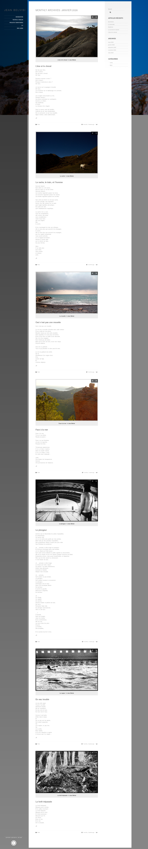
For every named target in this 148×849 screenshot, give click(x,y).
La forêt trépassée (44, 801)
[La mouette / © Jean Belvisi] (67, 293)
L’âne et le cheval (43, 66)
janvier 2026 (111, 44)
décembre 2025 (112, 47)
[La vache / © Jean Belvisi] (67, 153)
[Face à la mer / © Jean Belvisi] (67, 400)
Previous (92, 17)
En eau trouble (42, 699)
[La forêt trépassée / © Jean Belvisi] (67, 772)
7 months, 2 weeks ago (89, 744)
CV (22, 25)
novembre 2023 (112, 50)
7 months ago (91, 264)
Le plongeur (41, 529)
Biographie (19, 17)
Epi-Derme (111, 21)
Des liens (20, 28)
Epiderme (110, 27)
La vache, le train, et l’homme (49, 182)
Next (96, 17)
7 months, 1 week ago (89, 472)
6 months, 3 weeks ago (89, 124)
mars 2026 (111, 42)
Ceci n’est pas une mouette (48, 322)
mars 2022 (111, 52)
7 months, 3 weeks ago (89, 832)
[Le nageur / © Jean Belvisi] (67, 670)
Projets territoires (16, 22)
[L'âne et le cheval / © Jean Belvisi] (67, 36)
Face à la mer (42, 429)
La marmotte (111, 24)
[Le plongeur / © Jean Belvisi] (67, 500)
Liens (111, 62)
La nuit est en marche (113, 29)
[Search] (109, 11)
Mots (38, 124)
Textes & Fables (18, 19)
